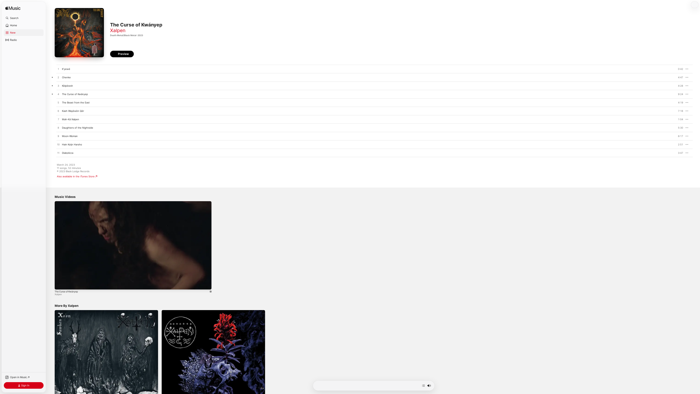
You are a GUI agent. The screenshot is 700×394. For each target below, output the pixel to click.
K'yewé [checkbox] (66, 68)
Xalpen (117, 30)
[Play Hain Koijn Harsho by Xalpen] (58, 144)
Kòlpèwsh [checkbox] (67, 85)
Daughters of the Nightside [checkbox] (77, 127)
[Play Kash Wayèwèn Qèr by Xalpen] (58, 111)
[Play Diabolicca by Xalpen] (58, 153)
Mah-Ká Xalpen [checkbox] (70, 119)
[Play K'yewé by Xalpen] (58, 69)
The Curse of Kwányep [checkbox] (75, 94)
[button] (23, 18)
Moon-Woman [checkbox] (70, 136)
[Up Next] (423, 385)
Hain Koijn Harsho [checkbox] (72, 144)
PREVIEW (679, 69)
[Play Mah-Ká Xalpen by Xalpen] (58, 119)
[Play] (59, 285)
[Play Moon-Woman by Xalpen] (58, 136)
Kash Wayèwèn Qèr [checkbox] (73, 110)
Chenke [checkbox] (66, 77)
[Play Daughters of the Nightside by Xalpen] (58, 128)
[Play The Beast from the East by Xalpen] (58, 102)
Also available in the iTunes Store (76, 176)
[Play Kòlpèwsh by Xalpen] (58, 86)
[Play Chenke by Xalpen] (58, 77)
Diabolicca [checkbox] (67, 152)
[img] (12, 8)
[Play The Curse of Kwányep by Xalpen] (58, 94)
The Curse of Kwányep (66, 291)
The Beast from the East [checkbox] (76, 102)
